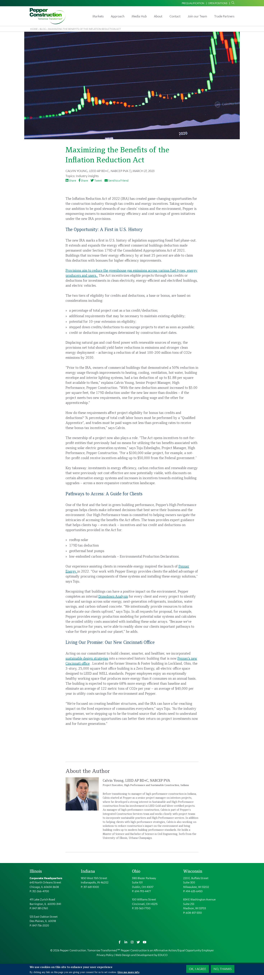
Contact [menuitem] (175, 16)
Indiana (88, 871)
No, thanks (223, 969)
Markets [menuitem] (98, 16)
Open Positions (217, 3)
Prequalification (193, 3)
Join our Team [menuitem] (197, 16)
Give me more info (128, 971)
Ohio (136, 871)
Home (34, 28)
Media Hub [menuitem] (139, 16)
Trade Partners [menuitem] (224, 16)
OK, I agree (197, 969)
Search (232, 3)
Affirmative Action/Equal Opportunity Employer (184, 950)
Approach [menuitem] (117, 16)
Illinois (36, 871)
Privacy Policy (105, 955)
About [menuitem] (158, 16)
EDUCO (163, 955)
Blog (43, 28)
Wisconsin (192, 871)
